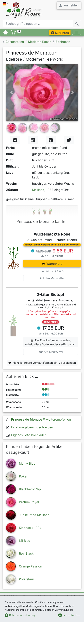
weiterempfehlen (41, 419)
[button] (11, 92)
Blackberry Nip (30, 489)
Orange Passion (30, 566)
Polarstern (26, 579)
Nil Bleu (24, 541)
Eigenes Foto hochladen (28, 435)
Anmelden (71, 5)
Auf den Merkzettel (52, 278)
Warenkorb (54, 264)
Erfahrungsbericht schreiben (32, 427)
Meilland (38, 190)
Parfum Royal (29, 502)
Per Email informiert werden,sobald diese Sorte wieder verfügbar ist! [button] (50, 342)
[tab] (42, 211)
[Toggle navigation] (76, 32)
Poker (23, 476)
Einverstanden (70, 615)
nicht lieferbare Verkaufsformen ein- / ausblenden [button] (44, 362)
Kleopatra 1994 (30, 528)
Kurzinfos (61, 33)
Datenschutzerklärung (21, 615)
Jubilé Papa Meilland (34, 515)
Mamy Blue (27, 463)
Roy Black (26, 553)
